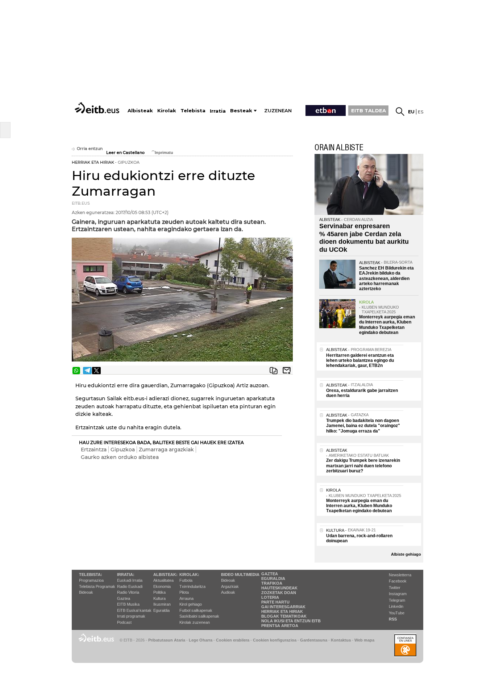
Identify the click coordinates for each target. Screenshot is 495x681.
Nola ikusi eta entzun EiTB (291, 621)
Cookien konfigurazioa (274, 640)
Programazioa (91, 580)
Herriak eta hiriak (282, 611)
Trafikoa (271, 583)
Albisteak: (165, 574)
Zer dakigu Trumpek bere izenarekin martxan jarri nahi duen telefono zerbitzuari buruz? (363, 465)
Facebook (398, 581)
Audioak (228, 592)
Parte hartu (275, 602)
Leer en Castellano (125, 152)
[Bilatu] (400, 111)
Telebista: (90, 574)
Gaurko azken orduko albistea (120, 457)
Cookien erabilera (232, 640)
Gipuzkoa (123, 449)
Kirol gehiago (190, 604)
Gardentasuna (313, 640)
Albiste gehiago (406, 554)
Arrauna (186, 598)
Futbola (185, 580)
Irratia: (125, 574)
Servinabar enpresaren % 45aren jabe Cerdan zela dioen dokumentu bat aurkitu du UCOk (364, 237)
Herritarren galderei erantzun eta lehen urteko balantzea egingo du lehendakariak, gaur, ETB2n (360, 360)
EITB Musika (128, 604)
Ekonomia (162, 586)
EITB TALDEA (368, 110)
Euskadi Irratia (129, 580)
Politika (159, 592)
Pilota (184, 592)
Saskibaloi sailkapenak (199, 616)
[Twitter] (96, 370)
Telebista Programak (97, 586)
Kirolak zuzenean (194, 622)
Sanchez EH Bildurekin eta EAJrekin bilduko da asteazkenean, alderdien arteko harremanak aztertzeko (386, 279)
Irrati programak (131, 616)
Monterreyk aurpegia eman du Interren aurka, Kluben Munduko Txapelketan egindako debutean (387, 324)
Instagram (398, 594)
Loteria (270, 597)
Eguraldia (161, 610)
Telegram (397, 600)
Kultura (159, 598)
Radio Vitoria (128, 592)
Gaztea (123, 598)
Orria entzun (90, 148)
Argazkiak (230, 586)
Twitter (394, 587)
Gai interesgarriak (283, 607)
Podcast (124, 622)
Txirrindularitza (192, 586)
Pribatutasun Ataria (166, 640)
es (420, 111)
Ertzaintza (94, 449)
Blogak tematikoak (284, 616)
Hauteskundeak (279, 588)
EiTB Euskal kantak (134, 610)
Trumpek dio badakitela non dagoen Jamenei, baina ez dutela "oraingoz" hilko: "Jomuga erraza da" (363, 426)
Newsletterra (400, 575)
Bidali (287, 370)
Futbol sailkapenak (195, 610)
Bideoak (86, 592)
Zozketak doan (278, 592)
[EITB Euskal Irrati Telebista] (98, 108)
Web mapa (364, 640)
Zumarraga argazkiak (166, 449)
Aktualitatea (163, 580)
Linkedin (396, 606)
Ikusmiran (162, 604)
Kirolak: (189, 574)
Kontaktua (341, 640)
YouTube (396, 613)
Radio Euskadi (129, 586)
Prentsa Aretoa (279, 625)
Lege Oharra (200, 640)
